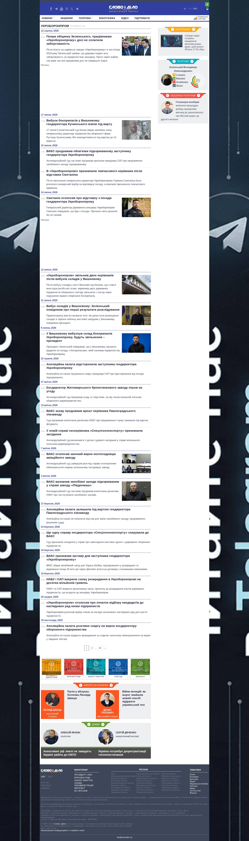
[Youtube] (61, 8)
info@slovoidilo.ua (124, 837)
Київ (113, 774)
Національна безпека (199, 784)
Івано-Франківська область (148, 774)
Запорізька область (119, 792)
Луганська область (144, 781)
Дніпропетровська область (122, 783)
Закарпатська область (120, 790)
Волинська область (119, 781)
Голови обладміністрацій (83, 784)
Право (192, 788)
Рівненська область (144, 792)
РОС (195, 9)
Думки (96, 724)
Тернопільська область (171, 776)
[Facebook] (51, 8)
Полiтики (85, 18)
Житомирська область (120, 788)
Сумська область (168, 774)
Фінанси (193, 793)
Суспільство (195, 791)
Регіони (143, 769)
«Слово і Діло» (59, 824)
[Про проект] (207, 4)
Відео (125, 18)
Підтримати (142, 18)
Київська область (143, 776)
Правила (45, 788)
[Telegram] (56, 8)
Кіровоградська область (146, 778)
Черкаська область (169, 785)
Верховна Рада (82, 778)
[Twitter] (71, 8)
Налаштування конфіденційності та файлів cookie (62, 830)
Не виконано (182, 82)
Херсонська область (170, 781)
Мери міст (79, 788)
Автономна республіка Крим (123, 776)
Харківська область (169, 778)
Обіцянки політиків (183, 95)
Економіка (194, 777)
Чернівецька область (170, 788)
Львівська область (144, 783)
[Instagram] (66, 8)
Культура (194, 779)
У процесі (180, 75)
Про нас (45, 783)
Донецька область (119, 785)
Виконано (180, 78)
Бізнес (192, 774)
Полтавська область (145, 790)
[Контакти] (207, 8)
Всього (179, 85)
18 (100, 648)
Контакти (46, 785)
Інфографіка (107, 18)
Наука (192, 781)
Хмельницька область (171, 783)
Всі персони (80, 791)
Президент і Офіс (83, 775)
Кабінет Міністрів (83, 780)
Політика (193, 786)
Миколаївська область (146, 785)
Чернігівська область (170, 790)
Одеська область (143, 788)
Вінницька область (119, 778)
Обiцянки (66, 18)
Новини (47, 18)
